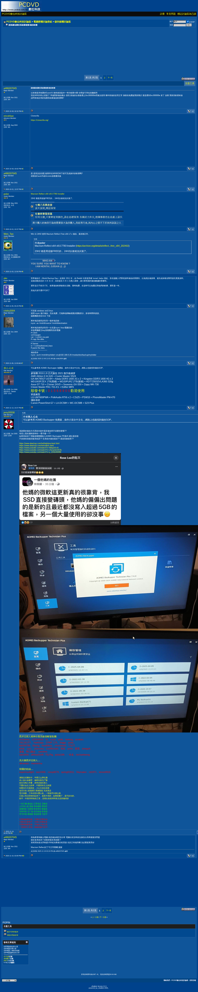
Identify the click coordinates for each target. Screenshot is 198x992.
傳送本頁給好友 (12, 935)
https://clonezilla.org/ (39, 120)
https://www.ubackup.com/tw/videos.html (36, 445)
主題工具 (189, 83)
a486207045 (10, 88)
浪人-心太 (9, 368)
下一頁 (110, 77)
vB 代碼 (6, 956)
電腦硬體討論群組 (42, 21)
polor (6, 194)
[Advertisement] (90, 48)
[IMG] (6, 960)
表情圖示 (7, 958)
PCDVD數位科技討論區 (14, 14)
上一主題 (95, 917)
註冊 (162, 14)
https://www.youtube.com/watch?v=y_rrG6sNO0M (40, 452)
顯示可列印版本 (12, 932)
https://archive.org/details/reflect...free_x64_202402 (103, 246)
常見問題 (171, 14)
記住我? (192, 22)
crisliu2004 (9, 310)
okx (5, 278)
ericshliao (9, 116)
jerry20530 (9, 412)
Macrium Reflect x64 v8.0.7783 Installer (47, 194)
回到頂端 (193, 980)
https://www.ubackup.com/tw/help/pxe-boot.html (39, 443)
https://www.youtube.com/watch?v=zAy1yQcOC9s (40, 450)
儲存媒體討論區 (63, 21)
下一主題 (103, 917)
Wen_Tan (8, 234)
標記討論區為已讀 (186, 14)
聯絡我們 (167, 980)
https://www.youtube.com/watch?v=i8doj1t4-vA (39, 448)
